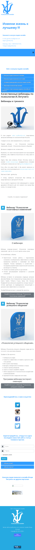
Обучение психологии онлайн (12, 85)
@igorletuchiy (12, 46)
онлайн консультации (12, 162)
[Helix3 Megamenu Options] (33, 52)
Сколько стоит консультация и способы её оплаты (16, 90)
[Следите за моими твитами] (17, 426)
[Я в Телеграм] (17, 404)
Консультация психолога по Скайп (14, 79)
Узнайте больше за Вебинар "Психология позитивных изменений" (17, 295)
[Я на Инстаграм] (17, 411)
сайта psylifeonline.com (18, 135)
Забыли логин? (8, 463)
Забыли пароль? (8, 467)
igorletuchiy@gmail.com (26, 164)
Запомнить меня (7, 454)
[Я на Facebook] (17, 418)
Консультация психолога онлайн (13, 75)
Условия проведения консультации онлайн (17, 82)
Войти (4, 459)
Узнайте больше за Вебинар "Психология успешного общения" (17, 386)
